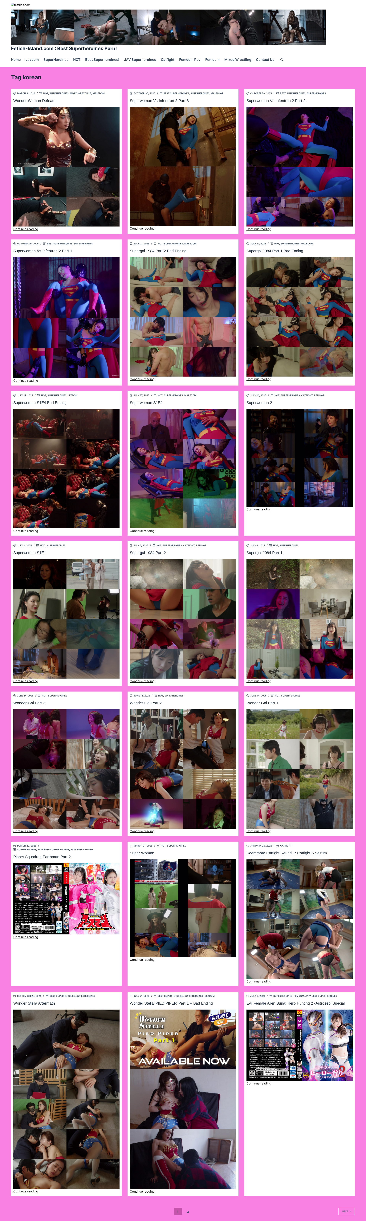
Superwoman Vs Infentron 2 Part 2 (275, 101)
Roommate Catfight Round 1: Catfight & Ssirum (286, 853)
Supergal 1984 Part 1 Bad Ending (274, 251)
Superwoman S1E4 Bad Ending (40, 403)
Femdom (212, 60)
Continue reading (25, 229)
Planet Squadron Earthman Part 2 (42, 857)
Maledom (99, 93)
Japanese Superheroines (53, 849)
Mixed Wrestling (237, 60)
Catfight (167, 60)
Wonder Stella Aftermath (34, 1003)
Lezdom (32, 60)
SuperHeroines (55, 60)
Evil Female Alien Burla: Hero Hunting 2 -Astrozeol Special (295, 1003)
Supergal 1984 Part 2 (148, 553)
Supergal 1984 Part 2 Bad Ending (158, 251)
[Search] (281, 59)
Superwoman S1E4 (146, 403)
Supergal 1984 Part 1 (264, 553)
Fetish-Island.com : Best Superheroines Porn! (64, 48)
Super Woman (142, 853)
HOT (76, 60)
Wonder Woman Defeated (35, 101)
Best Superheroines (176, 93)
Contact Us (265, 60)
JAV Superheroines (140, 60)
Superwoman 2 (259, 403)
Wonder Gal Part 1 (262, 703)
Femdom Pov (190, 60)
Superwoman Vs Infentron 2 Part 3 (159, 101)
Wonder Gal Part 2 (146, 703)
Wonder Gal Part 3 (29, 703)
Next (345, 1211)
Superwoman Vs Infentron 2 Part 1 (42, 251)
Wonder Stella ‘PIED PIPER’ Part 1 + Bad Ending (171, 1003)
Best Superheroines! (102, 60)
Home (16, 60)
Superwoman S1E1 (29, 553)
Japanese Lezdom (82, 849)
